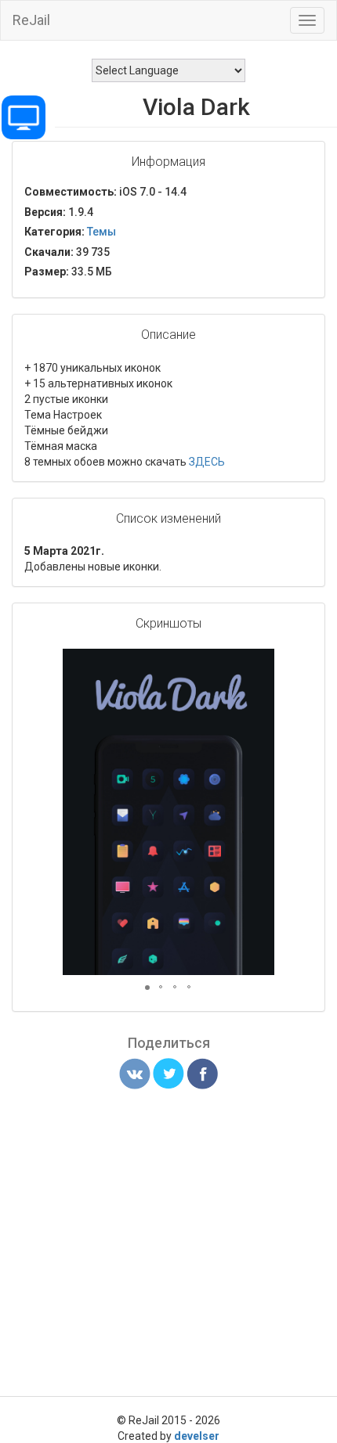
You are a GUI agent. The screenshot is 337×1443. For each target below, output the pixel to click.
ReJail (31, 20)
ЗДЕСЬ (207, 461)
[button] (260, 662)
